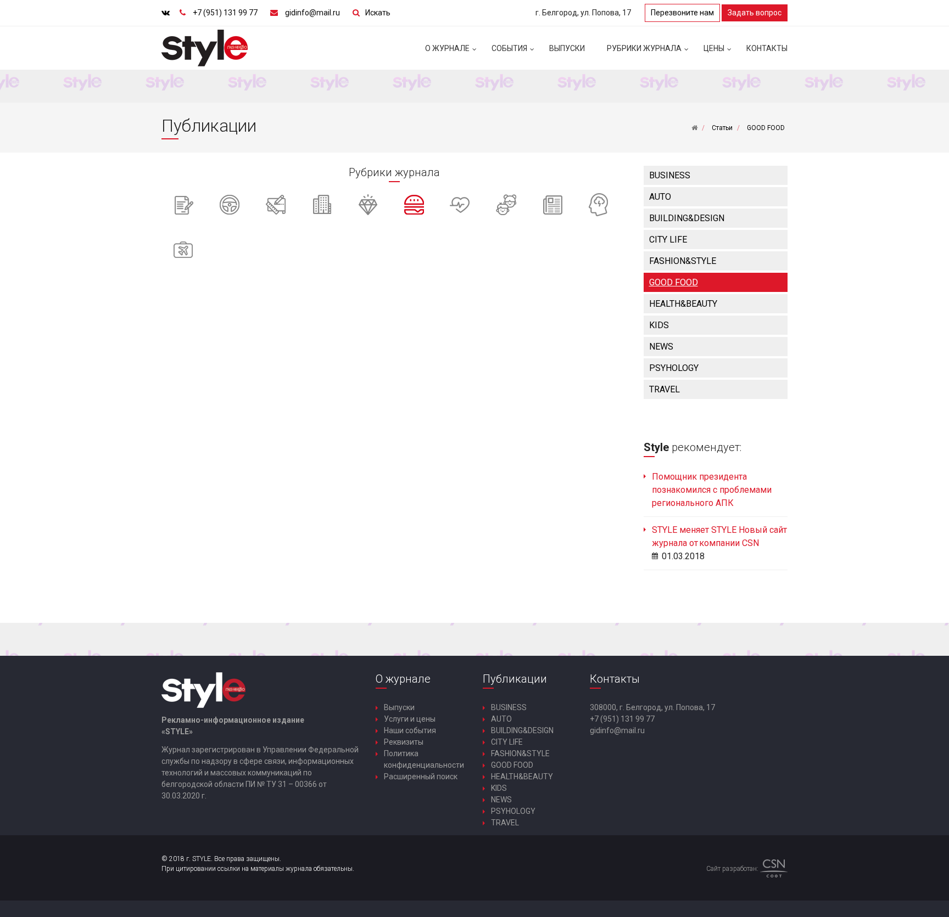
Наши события (410, 730)
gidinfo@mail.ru (312, 12)
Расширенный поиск (420, 776)
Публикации (515, 678)
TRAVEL (664, 389)
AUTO (660, 197)
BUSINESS (669, 175)
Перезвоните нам (682, 12)
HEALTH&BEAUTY (683, 304)
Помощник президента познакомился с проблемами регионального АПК (712, 489)
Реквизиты (403, 742)
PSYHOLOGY (674, 368)
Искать (377, 12)
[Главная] (694, 128)
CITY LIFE (668, 239)
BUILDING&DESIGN (686, 218)
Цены (714, 48)
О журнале (447, 48)
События (509, 48)
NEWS (661, 346)
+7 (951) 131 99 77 (225, 12)
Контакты (767, 48)
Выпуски (567, 48)
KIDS (659, 325)
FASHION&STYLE (682, 261)
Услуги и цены (410, 719)
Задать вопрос (754, 12)
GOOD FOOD (673, 282)
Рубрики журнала (644, 48)
